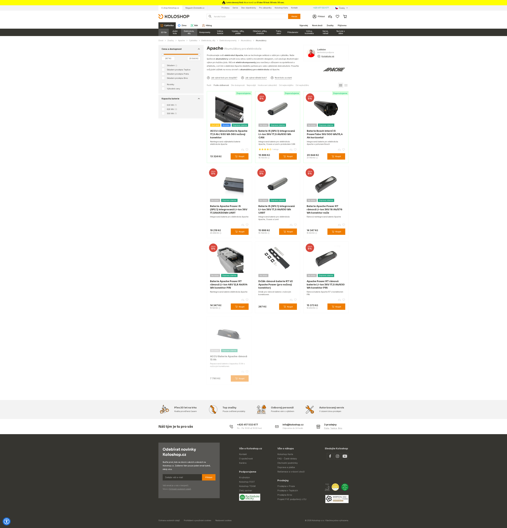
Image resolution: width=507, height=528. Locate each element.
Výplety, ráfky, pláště (238, 32)
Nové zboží (317, 25)
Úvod (160, 40)
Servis (235, 8)
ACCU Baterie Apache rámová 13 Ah (228, 358)
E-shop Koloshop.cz (170, 8)
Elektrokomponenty (228, 40)
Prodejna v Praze (286, 486)
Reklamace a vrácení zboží (291, 471)
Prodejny (225, 8)
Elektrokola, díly (189, 32)
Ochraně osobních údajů (180, 489)
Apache (181, 40)
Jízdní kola (174, 32)
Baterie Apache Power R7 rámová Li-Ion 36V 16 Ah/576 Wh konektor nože (324, 209)
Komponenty (204, 32)
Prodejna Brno (284, 495)
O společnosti (246, 458)
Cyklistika (193, 40)
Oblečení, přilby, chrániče (260, 32)
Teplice (333, 428)
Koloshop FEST (247, 481)
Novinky (170, 84)
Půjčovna (342, 25)
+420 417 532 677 (321, 8)
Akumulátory (246, 40)
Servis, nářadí (325, 32)
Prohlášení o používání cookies (197, 520)
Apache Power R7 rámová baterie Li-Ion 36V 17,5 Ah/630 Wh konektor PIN (326, 284)
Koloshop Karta (281, 8)
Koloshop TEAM (247, 486)
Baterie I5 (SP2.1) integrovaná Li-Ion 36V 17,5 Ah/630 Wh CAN (277, 134)
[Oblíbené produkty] (337, 16)
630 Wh (172, 105)
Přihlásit (208, 477)
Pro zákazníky (265, 8)
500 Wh (172, 113)
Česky (342, 8)
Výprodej (303, 25)
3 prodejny (330, 424)
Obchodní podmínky (287, 463)
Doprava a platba (286, 467)
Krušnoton (244, 477)
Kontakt (294, 8)
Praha (326, 428)
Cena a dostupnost (172, 49)
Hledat (294, 16)
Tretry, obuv (278, 32)
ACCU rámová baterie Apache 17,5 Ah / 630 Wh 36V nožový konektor (228, 134)
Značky (330, 25)
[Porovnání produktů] (330, 16)
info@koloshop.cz (293, 424)
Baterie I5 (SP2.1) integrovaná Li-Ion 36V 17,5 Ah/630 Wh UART (276, 209)
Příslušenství (292, 32)
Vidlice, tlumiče (220, 32)
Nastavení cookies (223, 520)
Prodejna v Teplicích (287, 490)
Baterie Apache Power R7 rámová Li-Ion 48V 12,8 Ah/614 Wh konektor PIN (228, 284)
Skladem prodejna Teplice (178, 69)
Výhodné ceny (173, 88)
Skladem (171, 65)
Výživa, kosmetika (309, 32)
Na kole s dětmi (341, 32)
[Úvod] (173, 16)
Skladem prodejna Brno (177, 78)
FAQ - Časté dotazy (287, 458)
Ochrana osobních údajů (169, 520)
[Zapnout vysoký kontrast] (7, 521)
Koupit (241, 156)
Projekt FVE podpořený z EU (291, 499)
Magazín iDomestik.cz (195, 8)
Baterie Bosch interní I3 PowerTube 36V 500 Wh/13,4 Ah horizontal (325, 134)
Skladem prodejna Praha (178, 74)
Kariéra (242, 463)
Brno (340, 428)
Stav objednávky (248, 8)
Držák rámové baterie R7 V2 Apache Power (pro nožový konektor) (275, 284)
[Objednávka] (345, 16)
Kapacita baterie (170, 98)
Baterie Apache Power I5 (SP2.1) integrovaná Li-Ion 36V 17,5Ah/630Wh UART (228, 209)
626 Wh (172, 109)
